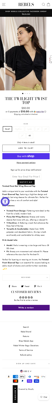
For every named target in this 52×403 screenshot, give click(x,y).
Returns (26, 336)
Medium (18, 129)
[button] (26, 111)
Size (26, 124)
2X (46, 129)
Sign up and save (26, 364)
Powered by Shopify (26, 389)
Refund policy (26, 354)
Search (26, 327)
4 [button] (30, 93)
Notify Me (26, 182)
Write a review (26, 307)
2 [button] (25, 93)
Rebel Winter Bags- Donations (26, 345)
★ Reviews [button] (15, 394)
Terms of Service (26, 350)
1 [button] (23, 93)
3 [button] (27, 93)
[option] (26, 12)
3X (22, 135)
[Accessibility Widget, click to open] (5, 201)
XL (38, 129)
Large (29, 129)
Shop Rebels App (26, 340)
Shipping (17, 114)
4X (30, 135)
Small (7, 129)
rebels (26, 4)
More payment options (26, 162)
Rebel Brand (26, 331)
